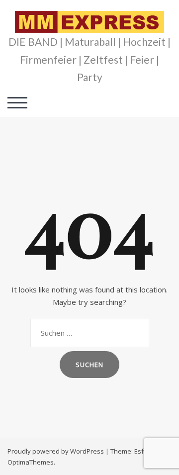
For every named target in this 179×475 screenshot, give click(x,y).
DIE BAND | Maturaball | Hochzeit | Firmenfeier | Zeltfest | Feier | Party (89, 59)
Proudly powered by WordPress (55, 451)
